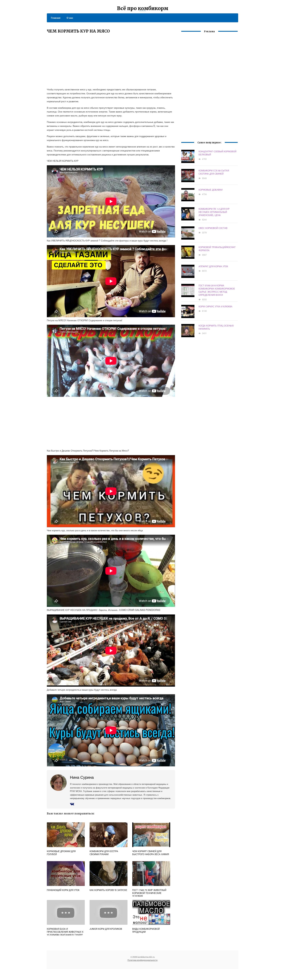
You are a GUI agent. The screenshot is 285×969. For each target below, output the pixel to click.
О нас (70, 17)
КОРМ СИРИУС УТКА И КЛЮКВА (215, 306)
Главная (55, 17)
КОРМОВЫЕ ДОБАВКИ (210, 189)
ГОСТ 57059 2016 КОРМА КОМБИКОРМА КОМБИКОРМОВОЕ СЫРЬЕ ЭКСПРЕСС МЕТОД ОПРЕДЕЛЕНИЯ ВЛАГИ (217, 290)
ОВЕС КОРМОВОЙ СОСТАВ (213, 228)
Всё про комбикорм (142, 8)
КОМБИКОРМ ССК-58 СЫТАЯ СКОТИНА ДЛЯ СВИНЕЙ (214, 172)
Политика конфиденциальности (142, 960)
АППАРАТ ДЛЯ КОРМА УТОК (213, 266)
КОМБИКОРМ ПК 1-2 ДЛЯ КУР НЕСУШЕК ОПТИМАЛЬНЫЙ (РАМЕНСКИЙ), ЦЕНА (214, 212)
